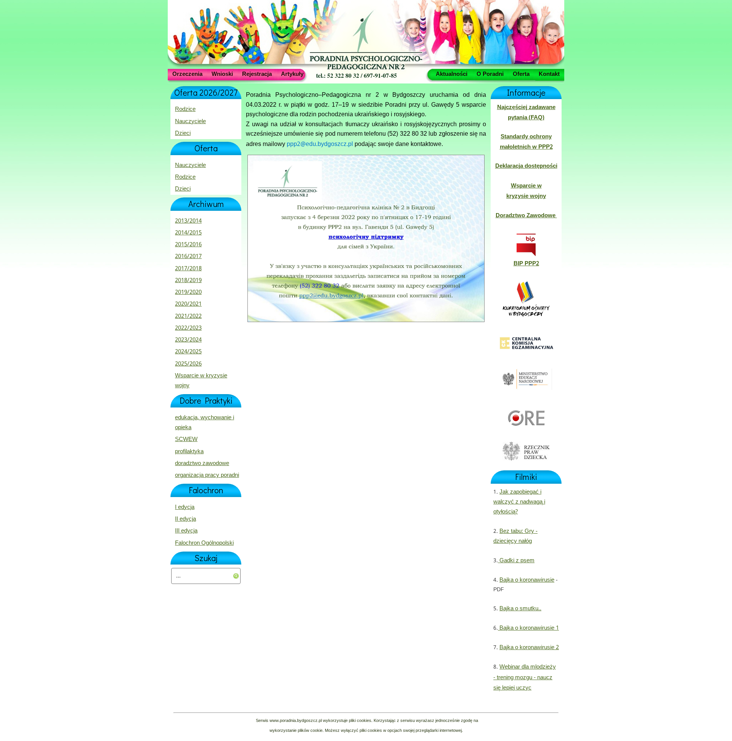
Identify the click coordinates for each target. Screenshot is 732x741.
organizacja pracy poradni (207, 475)
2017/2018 (188, 269)
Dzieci (183, 133)
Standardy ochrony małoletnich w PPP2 (526, 142)
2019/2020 (188, 292)
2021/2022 (188, 316)
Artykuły (292, 74)
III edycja (186, 531)
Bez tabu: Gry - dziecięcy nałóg (515, 536)
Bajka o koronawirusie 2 (529, 648)
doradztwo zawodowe (202, 463)
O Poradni (490, 74)
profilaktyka (189, 452)
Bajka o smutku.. (520, 609)
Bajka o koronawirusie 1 (528, 628)
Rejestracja (257, 74)
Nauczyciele (190, 122)
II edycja (185, 519)
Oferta (521, 74)
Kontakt (549, 74)
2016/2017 (188, 256)
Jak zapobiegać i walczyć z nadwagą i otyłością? (519, 502)
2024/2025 (188, 352)
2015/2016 (188, 245)
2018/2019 (188, 280)
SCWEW (186, 439)
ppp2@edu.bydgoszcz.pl (320, 144)
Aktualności (451, 74)
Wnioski (222, 74)
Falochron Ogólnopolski (204, 543)
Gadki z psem (516, 561)
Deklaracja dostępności (526, 166)
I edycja (184, 507)
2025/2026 (188, 364)
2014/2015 (188, 233)
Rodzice (185, 109)
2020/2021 (188, 304)
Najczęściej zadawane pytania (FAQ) (526, 112)
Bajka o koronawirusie (526, 580)
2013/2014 (188, 221)
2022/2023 (188, 328)
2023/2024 (188, 340)
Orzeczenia (187, 74)
